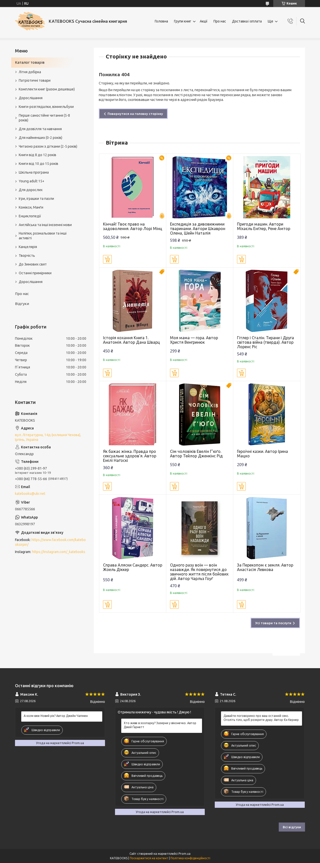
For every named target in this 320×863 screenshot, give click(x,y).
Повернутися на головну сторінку (135, 113)
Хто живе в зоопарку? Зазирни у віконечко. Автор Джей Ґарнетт (160, 725)
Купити (107, 259)
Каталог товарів (29, 62)
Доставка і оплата (247, 21)
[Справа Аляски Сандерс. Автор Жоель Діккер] (132, 528)
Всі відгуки (292, 827)
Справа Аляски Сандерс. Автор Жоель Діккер (132, 567)
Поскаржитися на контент (149, 858)
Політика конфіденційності (190, 858)
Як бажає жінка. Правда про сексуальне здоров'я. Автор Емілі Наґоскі (129, 456)
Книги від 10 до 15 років (38, 164)
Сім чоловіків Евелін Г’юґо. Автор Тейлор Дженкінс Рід (196, 453)
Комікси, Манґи (31, 207)
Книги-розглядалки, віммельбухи (46, 107)
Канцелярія (28, 247)
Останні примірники (35, 273)
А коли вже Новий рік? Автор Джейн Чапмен (56, 715)
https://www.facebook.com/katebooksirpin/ (50, 542)
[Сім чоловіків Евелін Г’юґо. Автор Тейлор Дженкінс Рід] (199, 414)
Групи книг (182, 21)
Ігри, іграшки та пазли (36, 199)
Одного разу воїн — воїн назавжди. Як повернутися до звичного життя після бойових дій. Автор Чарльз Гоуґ (199, 572)
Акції (204, 21)
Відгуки (22, 303)
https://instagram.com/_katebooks (58, 552)
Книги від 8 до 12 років (37, 155)
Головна (161, 21)
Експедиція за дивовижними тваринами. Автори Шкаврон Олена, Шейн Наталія (197, 228)
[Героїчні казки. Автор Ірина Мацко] (266, 414)
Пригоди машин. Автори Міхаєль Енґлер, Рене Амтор (263, 226)
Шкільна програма (34, 172)
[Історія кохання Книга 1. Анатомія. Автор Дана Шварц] (132, 301)
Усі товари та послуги (273, 623)
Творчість (27, 256)
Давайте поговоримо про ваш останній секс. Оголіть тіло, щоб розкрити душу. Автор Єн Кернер (261, 717)
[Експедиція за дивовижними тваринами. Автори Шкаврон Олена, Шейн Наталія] (199, 187)
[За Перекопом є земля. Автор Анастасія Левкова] (266, 528)
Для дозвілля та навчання (40, 129)
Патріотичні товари (34, 80)
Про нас (220, 21)
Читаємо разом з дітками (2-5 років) (48, 146)
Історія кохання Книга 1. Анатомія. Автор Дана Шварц (131, 339)
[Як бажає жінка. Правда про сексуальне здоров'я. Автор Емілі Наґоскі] (132, 414)
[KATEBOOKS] (30, 21)
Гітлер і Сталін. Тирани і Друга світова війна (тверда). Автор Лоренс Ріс (265, 342)
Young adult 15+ (31, 181)
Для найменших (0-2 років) (40, 138)
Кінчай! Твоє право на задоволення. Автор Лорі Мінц (132, 226)
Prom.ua (184, 853)
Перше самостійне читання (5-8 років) (44, 117)
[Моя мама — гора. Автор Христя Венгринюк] (199, 301)
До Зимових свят (33, 264)
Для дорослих (30, 190)
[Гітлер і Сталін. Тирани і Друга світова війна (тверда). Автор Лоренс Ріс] (266, 301)
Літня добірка (30, 72)
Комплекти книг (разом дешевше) (47, 89)
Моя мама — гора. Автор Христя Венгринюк (194, 339)
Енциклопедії (30, 216)
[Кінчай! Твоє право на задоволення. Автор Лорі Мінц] (132, 187)
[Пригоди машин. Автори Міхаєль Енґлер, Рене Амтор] (266, 187)
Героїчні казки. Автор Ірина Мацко (262, 453)
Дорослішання (30, 98)
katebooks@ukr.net (30, 494)
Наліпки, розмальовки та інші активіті (42, 235)
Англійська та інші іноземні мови (45, 225)
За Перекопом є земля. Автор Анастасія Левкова (265, 567)
